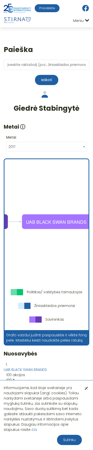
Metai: (11, 137)
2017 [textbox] (11, 146)
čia (34, 429)
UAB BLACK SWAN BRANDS (25, 369)
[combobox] (46, 146)
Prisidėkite (47, 8)
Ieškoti (46, 79)
